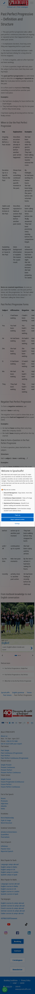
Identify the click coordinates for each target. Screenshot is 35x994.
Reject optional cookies (17, 519)
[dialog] (17, 497)
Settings (17, 523)
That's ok (17, 515)
